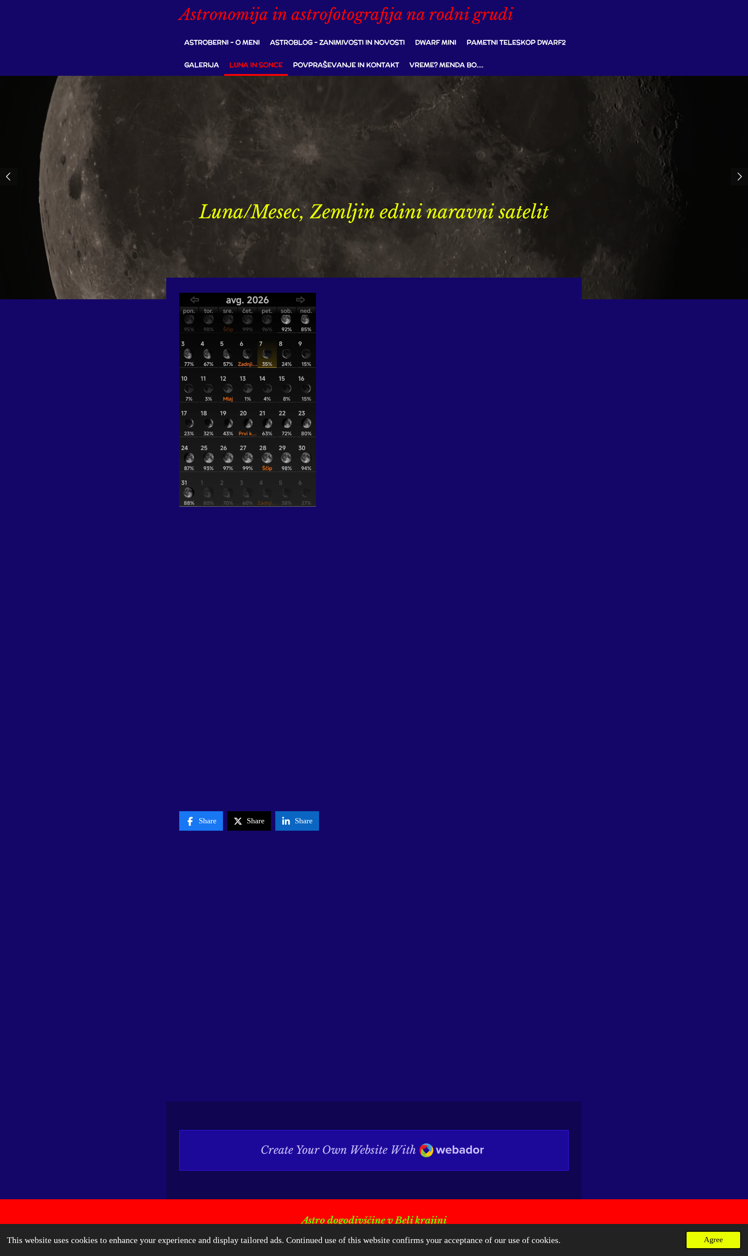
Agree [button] (713, 1239)
